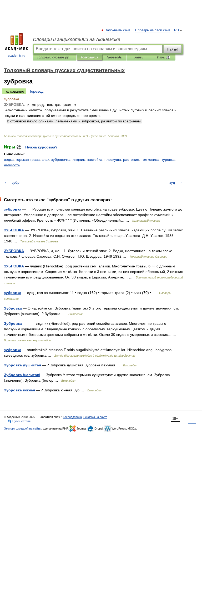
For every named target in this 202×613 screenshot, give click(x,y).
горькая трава (28, 159)
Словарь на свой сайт (152, 30)
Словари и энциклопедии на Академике (76, 39)
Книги (138, 57)
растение (131, 159)
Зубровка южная (19, 390)
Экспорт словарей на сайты (22, 428)
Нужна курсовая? (41, 147)
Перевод (35, 91)
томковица (150, 159)
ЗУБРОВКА (14, 230)
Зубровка (13, 308)
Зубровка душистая (22, 365)
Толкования (89, 57)
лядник (79, 159)
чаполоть (12, 165)
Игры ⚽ (163, 57)
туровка (168, 159)
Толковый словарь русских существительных (54, 57)
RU (176, 30)
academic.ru (16, 55)
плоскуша (112, 159)
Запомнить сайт (117, 30)
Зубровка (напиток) (22, 375)
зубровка (12, 209)
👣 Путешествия (19, 421)
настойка (94, 159)
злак (45, 159)
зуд (172, 182)
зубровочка (60, 159)
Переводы (114, 57)
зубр (15, 182)
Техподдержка (72, 416)
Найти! (172, 49)
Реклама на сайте (95, 416)
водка (9, 159)
